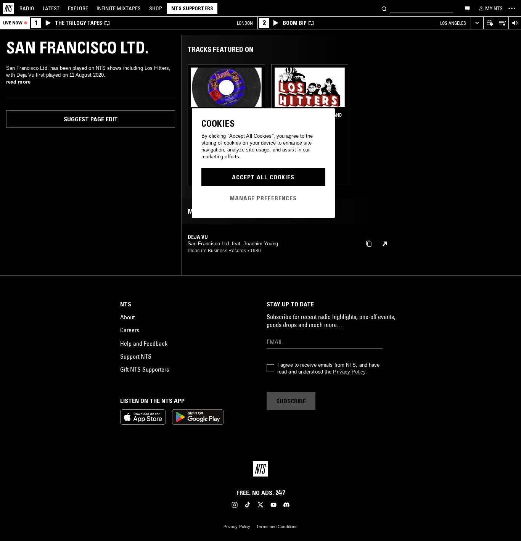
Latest (51, 8)
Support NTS (135, 356)
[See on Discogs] (385, 244)
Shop (155, 8)
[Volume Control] (514, 23)
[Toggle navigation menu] (512, 8)
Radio (26, 8)
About (127, 317)
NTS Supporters (192, 8)
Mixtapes (118, 8)
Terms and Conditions (276, 526)
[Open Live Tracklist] (502, 23)
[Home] (8, 8)
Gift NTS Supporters (144, 369)
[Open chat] (467, 8)
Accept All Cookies (263, 177)
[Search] (384, 8)
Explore (78, 8)
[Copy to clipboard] (369, 243)
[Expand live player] (477, 23)
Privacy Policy (349, 372)
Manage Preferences (263, 198)
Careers (129, 330)
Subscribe (291, 401)
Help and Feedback (143, 343)
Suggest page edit (91, 119)
